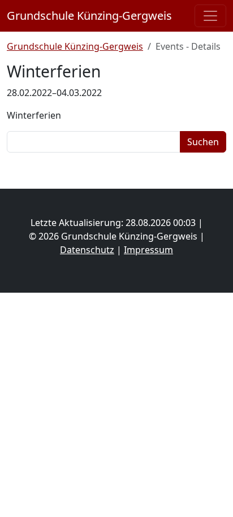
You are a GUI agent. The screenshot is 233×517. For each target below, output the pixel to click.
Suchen (203, 142)
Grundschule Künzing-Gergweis (89, 15)
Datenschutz (87, 250)
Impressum (148, 250)
